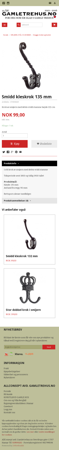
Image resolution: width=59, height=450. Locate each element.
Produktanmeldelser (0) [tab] (16, 200)
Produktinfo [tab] (10, 163)
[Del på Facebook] (8, 152)
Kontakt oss (9, 412)
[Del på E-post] (20, 152)
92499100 (17, 442)
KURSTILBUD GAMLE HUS (16, 397)
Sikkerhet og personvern (16, 374)
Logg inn (8, 409)
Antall (4, 132)
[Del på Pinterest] (16, 152)
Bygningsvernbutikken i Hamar (18, 403)
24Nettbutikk (18, 446)
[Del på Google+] (12, 152)
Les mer (30, 432)
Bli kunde (8, 394)
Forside (5, 35)
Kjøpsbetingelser (12, 371)
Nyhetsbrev (9, 377)
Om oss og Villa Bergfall (15, 400)
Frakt (6, 368)
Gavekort (8, 406)
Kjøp (16, 143)
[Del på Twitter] (4, 152)
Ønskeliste (45, 143)
